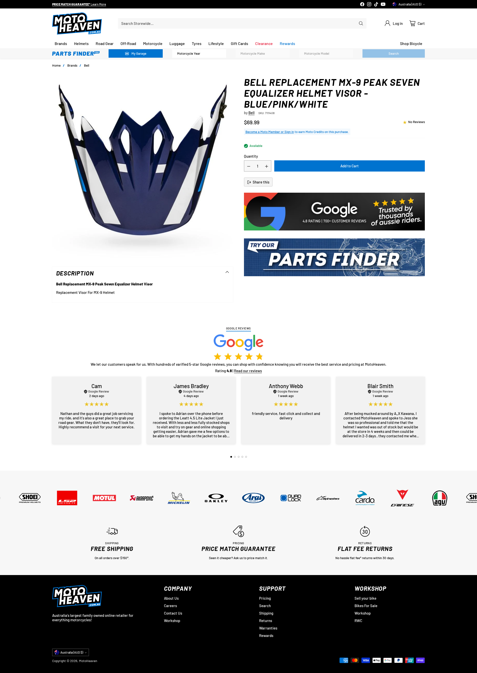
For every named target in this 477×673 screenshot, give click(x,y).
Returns (265, 620)
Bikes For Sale (366, 605)
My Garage (138, 53)
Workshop (172, 620)
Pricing (265, 598)
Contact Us (173, 613)
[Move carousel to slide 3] (238, 457)
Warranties (268, 628)
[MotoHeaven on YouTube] (383, 4)
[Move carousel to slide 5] (246, 457)
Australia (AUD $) (409, 4)
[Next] (424, 410)
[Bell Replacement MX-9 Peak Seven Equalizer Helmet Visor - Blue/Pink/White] (142, 167)
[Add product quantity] (266, 166)
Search (265, 605)
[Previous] (52, 410)
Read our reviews (248, 370)
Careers (170, 605)
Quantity (251, 156)
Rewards (266, 635)
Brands (72, 65)
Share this (261, 182)
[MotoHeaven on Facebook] (362, 4)
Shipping (266, 613)
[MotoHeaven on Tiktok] (376, 4)
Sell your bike (365, 598)
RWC (358, 620)
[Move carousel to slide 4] (242, 457)
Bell (86, 65)
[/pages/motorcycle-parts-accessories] (334, 257)
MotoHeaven (88, 661)
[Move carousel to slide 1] (231, 457)
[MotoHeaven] (77, 23)
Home (56, 65)
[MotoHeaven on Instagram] (369, 4)
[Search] (361, 23)
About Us (171, 598)
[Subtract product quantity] (248, 166)
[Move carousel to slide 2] (235, 457)
